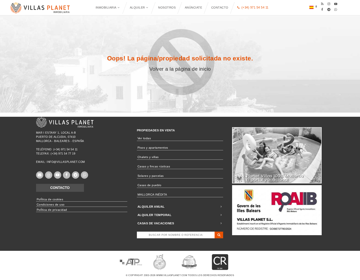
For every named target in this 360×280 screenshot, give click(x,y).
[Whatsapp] (336, 9)
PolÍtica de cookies (50, 199)
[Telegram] (329, 9)
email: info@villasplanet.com (60, 161)
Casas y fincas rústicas (154, 166)
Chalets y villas (148, 157)
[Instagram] (329, 4)
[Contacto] (39, 175)
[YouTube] (336, 4)
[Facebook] (322, 9)
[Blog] (322, 4)
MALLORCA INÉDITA (152, 194)
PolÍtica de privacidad (52, 209)
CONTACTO (60, 188)
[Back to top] (346, 266)
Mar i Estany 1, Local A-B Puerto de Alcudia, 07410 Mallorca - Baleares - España (60, 137)
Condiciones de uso (51, 204)
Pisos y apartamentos (153, 147)
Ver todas (144, 138)
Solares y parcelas (151, 175)
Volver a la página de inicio (180, 69)
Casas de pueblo (149, 185)
